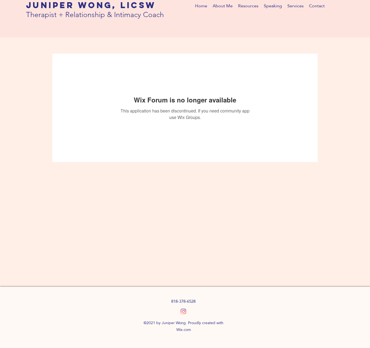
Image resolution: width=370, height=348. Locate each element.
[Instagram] (183, 311)
